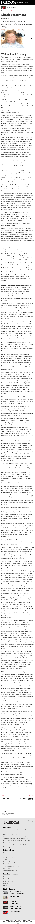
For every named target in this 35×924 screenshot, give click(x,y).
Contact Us (6, 883)
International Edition (9, 877)
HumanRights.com (9, 864)
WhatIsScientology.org (10, 859)
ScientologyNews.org (9, 857)
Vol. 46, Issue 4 (5, 10)
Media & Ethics (8, 881)
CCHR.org (6, 868)
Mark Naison (6, 798)
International (20, 2)
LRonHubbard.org (8, 853)
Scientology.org (8, 855)
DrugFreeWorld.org (9, 862)
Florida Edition (7, 879)
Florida (26, 2)
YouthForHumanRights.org (11, 866)
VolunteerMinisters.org (10, 870)
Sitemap (5, 885)
